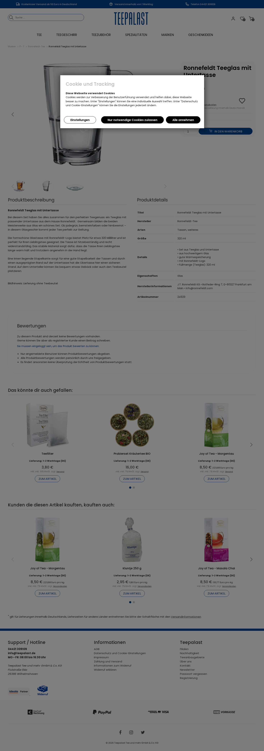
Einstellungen (80, 120)
